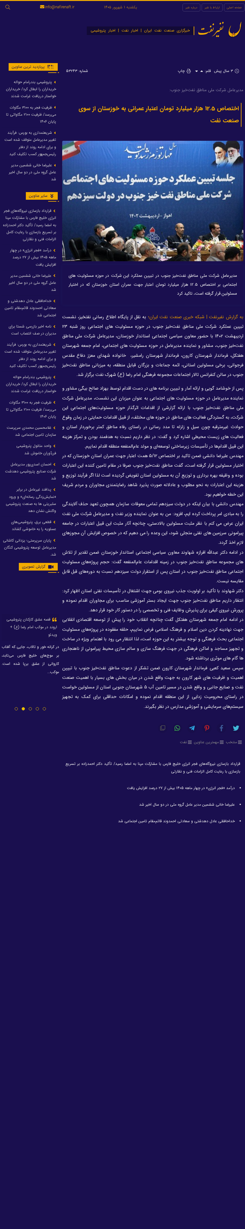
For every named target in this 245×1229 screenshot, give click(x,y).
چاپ (182, 71)
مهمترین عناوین (206, 742)
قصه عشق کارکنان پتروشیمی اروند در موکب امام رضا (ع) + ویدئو (31, 627)
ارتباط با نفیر (212, 7)
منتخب (231, 742)
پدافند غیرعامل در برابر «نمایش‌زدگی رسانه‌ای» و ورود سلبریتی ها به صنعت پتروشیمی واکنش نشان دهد (31, 500)
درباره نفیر (191, 7)
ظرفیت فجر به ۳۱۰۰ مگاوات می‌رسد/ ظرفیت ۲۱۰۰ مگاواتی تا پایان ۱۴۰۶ (31, 114)
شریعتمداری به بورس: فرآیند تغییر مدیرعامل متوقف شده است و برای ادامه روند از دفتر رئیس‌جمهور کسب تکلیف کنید (30, 143)
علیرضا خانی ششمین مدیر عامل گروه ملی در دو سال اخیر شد (187, 804)
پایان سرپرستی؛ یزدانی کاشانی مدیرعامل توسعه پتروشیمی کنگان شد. (29, 547)
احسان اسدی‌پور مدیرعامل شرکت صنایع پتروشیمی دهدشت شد (30, 471)
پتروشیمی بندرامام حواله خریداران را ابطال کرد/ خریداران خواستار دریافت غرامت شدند (31, 89)
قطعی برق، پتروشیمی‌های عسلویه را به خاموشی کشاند (33, 525)
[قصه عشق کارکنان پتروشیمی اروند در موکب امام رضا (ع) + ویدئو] (30, 596)
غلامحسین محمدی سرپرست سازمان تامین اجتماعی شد (31, 431)
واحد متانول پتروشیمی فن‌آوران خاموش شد (36, 449)
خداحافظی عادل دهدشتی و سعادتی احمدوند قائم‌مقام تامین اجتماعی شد (176, 821)
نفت (183, 742)
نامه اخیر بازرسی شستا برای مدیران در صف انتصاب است (32, 329)
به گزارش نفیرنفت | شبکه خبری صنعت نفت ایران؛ (195, 317)
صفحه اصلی (234, 7)
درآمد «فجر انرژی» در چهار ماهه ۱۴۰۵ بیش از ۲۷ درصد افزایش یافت (181, 788)
